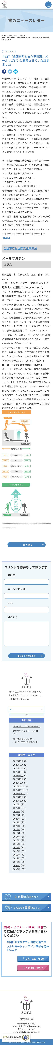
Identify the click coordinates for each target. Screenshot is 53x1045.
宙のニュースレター (16, 36)
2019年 (16, 829)
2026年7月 (18, 764)
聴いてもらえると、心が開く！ (25, 732)
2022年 (16, 818)
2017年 (16, 836)
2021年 (16, 822)
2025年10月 (19, 793)
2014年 (16, 847)
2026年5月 (18, 772)
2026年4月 (18, 775)
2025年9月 (18, 797)
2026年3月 (18, 779)
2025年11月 (19, 790)
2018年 (16, 833)
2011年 (16, 858)
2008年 (16, 869)
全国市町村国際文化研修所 (20, 248)
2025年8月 (18, 800)
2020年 (16, 826)
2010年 (16, 861)
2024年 (16, 811)
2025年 (16, 808)
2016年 (16, 840)
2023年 (16, 815)
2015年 (16, 843)
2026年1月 (18, 782)
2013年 (16, 851)
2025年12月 (19, 786)
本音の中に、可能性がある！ (26, 726)
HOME (4, 36)
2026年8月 (18, 761)
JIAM (6, 238)
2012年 (16, 854)
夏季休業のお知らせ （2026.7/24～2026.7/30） (26, 740)
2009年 (16, 865)
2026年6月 (18, 768)
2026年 (16, 804)
